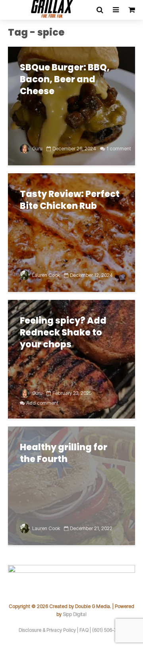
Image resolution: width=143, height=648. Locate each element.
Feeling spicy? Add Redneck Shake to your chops (63, 333)
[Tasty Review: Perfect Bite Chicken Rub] (71, 232)
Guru (37, 149)
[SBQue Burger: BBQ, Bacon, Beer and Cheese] (71, 105)
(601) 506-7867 (108, 630)
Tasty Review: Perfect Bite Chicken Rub (70, 200)
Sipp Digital (75, 614)
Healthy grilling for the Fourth (63, 453)
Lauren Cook (45, 275)
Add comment (42, 403)
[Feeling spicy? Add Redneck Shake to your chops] (71, 358)
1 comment (118, 149)
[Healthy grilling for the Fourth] (71, 485)
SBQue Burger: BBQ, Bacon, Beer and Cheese (65, 79)
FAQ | (85, 630)
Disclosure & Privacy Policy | (49, 630)
